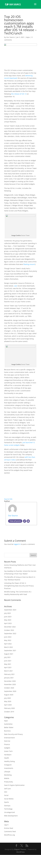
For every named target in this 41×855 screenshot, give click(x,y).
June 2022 (7, 637)
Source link (8, 499)
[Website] (24, 521)
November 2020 (10, 684)
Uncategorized (9, 812)
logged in (17, 544)
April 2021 (8, 667)
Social (6, 795)
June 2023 (7, 617)
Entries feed (8, 828)
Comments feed (10, 831)
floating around (29, 264)
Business (7, 731)
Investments (8, 768)
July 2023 (7, 613)
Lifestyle (7, 772)
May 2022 (7, 640)
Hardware (7, 755)
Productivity (8, 782)
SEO (5, 792)
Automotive (8, 724)
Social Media (8, 799)
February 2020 (9, 708)
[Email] (28, 521)
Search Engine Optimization (14, 785)
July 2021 (7, 657)
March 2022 (8, 647)
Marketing (8, 775)
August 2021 (8, 654)
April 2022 (8, 644)
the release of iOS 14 (18, 94)
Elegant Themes (20, 849)
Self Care (7, 789)
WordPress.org (9, 835)
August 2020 (8, 695)
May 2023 (7, 620)
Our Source (10, 37)
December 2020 (10, 681)
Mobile (6, 778)
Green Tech (8, 751)
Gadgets (7, 748)
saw (15, 286)
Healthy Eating (9, 761)
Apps (28, 37)
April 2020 (8, 705)
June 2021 (7, 661)
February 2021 (9, 674)
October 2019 (9, 712)
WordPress (20, 852)
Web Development (11, 816)
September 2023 (10, 610)
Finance (7, 744)
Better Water (8, 727)
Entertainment (9, 738)
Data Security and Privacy (13, 734)
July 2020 (7, 698)
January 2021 (9, 678)
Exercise (7, 741)
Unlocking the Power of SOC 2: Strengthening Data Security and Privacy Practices (19, 585)
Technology (8, 809)
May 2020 (7, 701)
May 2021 (7, 664)
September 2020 (10, 691)
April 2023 (8, 623)
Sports (6, 802)
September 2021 (10, 650)
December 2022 (10, 627)
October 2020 (9, 688)
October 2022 (9, 630)
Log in (6, 825)
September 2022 (10, 633)
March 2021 (8, 671)
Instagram (8, 765)
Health (6, 758)
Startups (7, 806)
